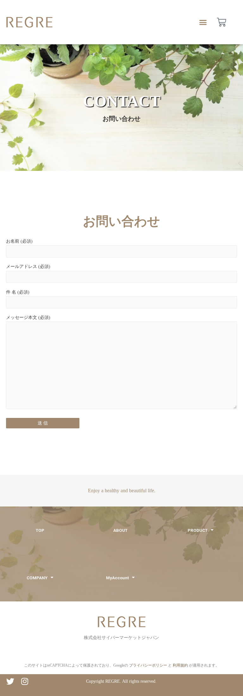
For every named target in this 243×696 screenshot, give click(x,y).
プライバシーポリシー (148, 665)
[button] (203, 22)
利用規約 (180, 665)
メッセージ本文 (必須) (28, 317)
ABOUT (120, 530)
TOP (40, 530)
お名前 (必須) (19, 241)
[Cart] (221, 22)
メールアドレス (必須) (28, 266)
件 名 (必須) (17, 292)
